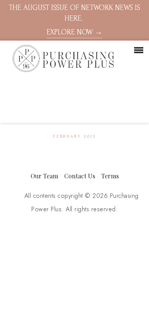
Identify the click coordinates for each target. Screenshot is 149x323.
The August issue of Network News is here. (74, 19)
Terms (110, 176)
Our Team (44, 176)
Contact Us (79, 176)
